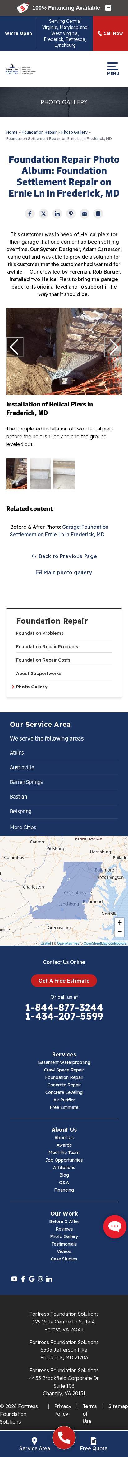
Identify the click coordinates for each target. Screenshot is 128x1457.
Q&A (64, 1182)
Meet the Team (64, 1152)
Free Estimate (64, 1107)
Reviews (64, 1229)
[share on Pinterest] (71, 214)
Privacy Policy (62, 1410)
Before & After (64, 1221)
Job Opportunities (64, 1160)
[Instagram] (40, 1279)
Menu (112, 73)
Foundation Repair (52, 620)
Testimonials (64, 1244)
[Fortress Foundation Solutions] (20, 69)
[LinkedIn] (49, 1279)
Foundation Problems (39, 633)
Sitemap (118, 1406)
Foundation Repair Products (47, 646)
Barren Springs (26, 782)
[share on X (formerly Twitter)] (43, 214)
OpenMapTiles (68, 942)
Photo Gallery (32, 687)
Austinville (22, 767)
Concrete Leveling (64, 1092)
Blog (64, 1175)
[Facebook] (23, 1279)
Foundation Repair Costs (43, 660)
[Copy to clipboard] (98, 214)
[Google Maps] (31, 1279)
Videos (64, 1251)
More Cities (23, 827)
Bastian (18, 797)
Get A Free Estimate (64, 981)
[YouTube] (14, 1279)
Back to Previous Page (67, 556)
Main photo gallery (67, 572)
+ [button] (120, 922)
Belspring (20, 811)
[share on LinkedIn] (57, 214)
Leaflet (46, 942)
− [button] (120, 932)
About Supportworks (38, 673)
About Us (64, 1137)
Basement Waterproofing (64, 1062)
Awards (64, 1145)
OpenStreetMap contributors (105, 942)
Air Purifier (64, 1100)
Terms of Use (90, 1413)
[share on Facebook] (30, 214)
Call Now (113, 33)
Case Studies (64, 1259)
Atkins (17, 753)
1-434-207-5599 (64, 1016)
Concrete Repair (64, 1085)
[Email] (84, 214)
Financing (64, 1190)
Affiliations (64, 1167)
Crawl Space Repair (64, 1070)
